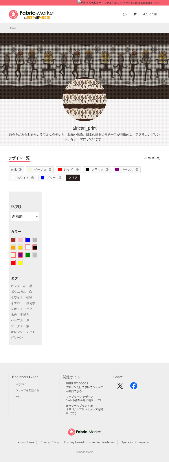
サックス (17, 326)
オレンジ (17, 331)
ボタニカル (18, 291)
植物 (29, 297)
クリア (72, 177)
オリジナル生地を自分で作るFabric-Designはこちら (129, 2)
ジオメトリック (21, 309)
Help (18, 396)
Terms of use (25, 442)
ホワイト (23, 177)
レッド (69, 169)
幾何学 (30, 303)
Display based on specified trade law (89, 442)
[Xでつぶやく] (120, 387)
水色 (14, 314)
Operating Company (135, 442)
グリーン (17, 337)
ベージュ (40, 169)
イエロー (17, 303)
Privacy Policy (49, 442)
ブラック (97, 169)
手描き (24, 314)
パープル (127, 169)
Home (12, 28)
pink (14, 169)
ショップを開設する (27, 390)
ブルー (51, 177)
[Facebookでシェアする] (133, 387)
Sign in (151, 14)
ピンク (15, 286)
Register (20, 384)
